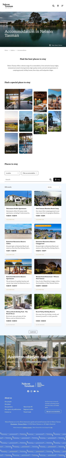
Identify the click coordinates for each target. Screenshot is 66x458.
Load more (33, 332)
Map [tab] (58, 179)
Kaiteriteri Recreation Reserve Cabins (16, 242)
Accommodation (21, 50)
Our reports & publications (13, 409)
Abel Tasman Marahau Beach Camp (47, 208)
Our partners (9, 407)
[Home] (6, 5)
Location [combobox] (8, 173)
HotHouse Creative (27, 427)
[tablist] (57, 180)
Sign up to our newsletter (53, 411)
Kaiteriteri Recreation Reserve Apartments (16, 277)
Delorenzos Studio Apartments (16, 208)
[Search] (53, 5)
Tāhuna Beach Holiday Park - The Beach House (17, 312)
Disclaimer (14, 424)
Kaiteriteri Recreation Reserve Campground (45, 242)
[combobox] (54, 187)
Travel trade (27, 412)
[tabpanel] (33, 259)
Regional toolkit (28, 409)
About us (8, 398)
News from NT (28, 407)
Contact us (8, 412)
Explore (13, 50)
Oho (51, 427)
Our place (8, 404)
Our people (8, 401)
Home (6, 50)
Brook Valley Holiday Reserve (45, 312)
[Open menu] (62, 5)
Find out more (13, 366)
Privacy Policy (22, 424)
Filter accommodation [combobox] (29, 173)
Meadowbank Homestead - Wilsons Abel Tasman (47, 277)
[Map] (58, 5)
